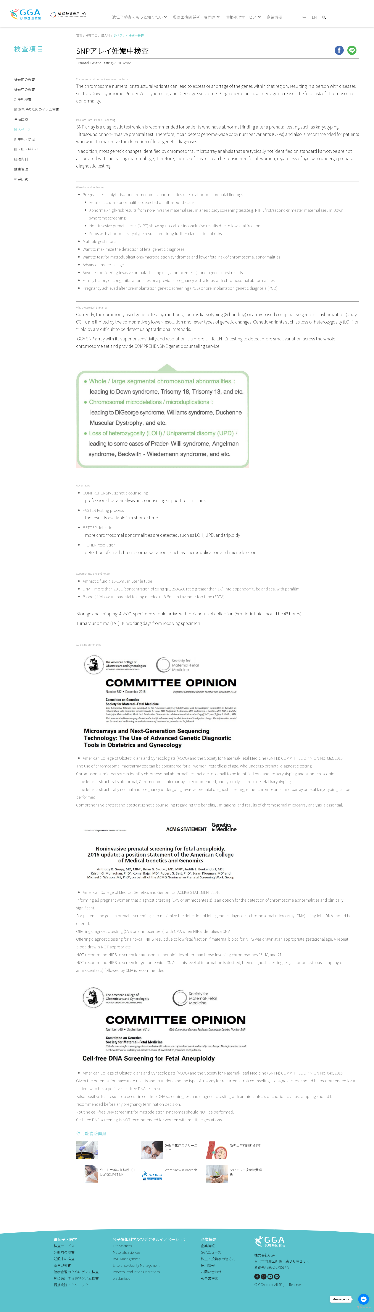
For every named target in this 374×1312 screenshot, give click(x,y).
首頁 (79, 35)
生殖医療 (21, 119)
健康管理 (21, 169)
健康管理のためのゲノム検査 (36, 109)
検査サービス (64, 1245)
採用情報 (208, 1265)
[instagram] (264, 1276)
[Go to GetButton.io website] (364, 1307)
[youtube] (270, 1276)
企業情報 (208, 1245)
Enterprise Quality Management (136, 1265)
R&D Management (126, 1258)
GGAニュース (211, 1252)
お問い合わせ (211, 1271)
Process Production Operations (136, 1271)
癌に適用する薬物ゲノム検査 (76, 1278)
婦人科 (19, 129)
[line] (351, 50)
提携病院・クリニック (71, 1284)
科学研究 (21, 179)
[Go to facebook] (363, 1299)
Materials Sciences (126, 1252)
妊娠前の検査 (24, 79)
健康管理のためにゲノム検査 (76, 1271)
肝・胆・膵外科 (26, 149)
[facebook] (339, 50)
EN (314, 17)
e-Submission (122, 1278)
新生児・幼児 (24, 139)
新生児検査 (22, 99)
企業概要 (274, 17)
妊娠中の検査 (24, 89)
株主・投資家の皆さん (218, 1258)
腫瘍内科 (21, 159)
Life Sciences (122, 1245)
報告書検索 (209, 1278)
